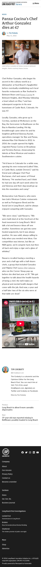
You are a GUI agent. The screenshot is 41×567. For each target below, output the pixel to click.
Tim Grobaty (13, 33)
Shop (4, 545)
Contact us (6, 478)
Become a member (9, 482)
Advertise (5, 549)
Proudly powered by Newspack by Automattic (17, 563)
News (4, 14)
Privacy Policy (7, 474)
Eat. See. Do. (6, 499)
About (4, 466)
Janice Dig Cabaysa (26, 267)
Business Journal (8, 503)
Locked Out (11, 517)
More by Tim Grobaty (18, 395)
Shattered (14, 530)
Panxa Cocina (26, 94)
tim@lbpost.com (18, 373)
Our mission (7, 470)
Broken (14, 523)
